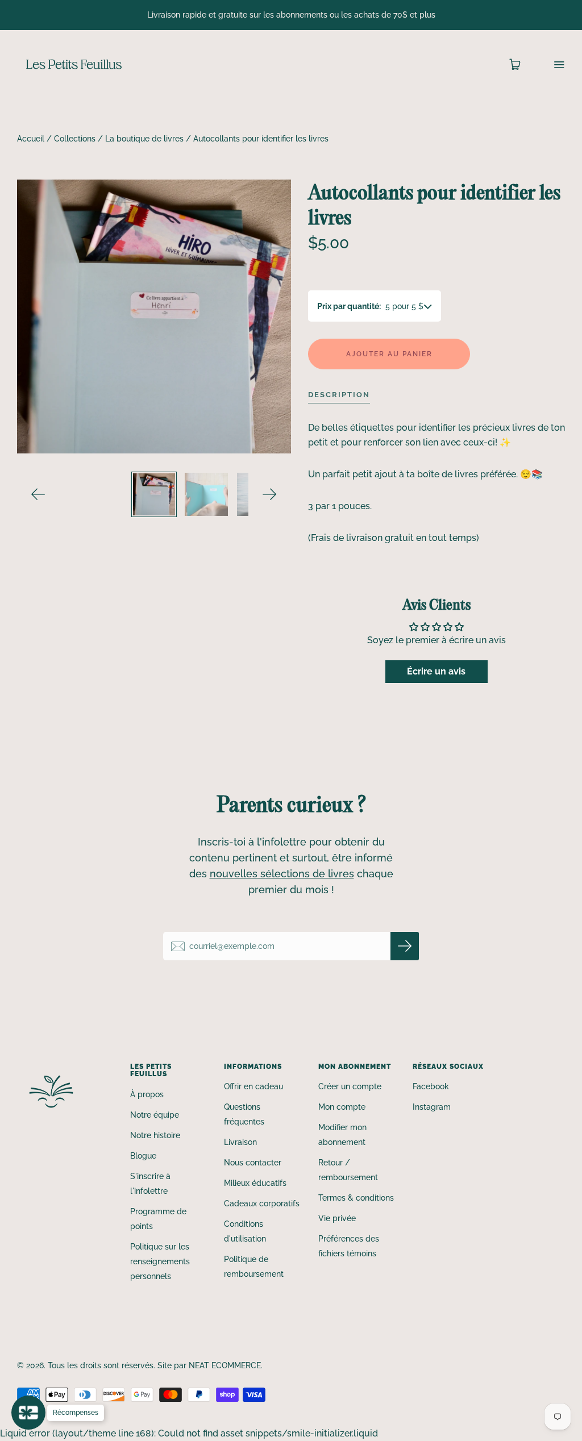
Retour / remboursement (348, 1170)
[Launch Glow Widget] (28, 1413)
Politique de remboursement (254, 1266)
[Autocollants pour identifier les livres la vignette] (154, 494)
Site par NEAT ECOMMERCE (209, 1365)
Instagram (432, 1106)
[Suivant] (269, 494)
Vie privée (337, 1218)
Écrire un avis (436, 671)
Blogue (143, 1155)
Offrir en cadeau (253, 1086)
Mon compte (341, 1106)
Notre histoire (155, 1135)
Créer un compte (349, 1086)
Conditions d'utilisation (245, 1231)
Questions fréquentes (244, 1114)
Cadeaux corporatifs (262, 1203)
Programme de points (158, 1219)
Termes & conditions (356, 1197)
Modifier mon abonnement (342, 1135)
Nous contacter (252, 1162)
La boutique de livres (144, 138)
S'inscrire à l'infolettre (150, 1184)
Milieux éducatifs (255, 1183)
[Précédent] (38, 494)
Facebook (431, 1086)
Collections (74, 138)
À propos (147, 1094)
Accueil (30, 138)
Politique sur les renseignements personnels (160, 1261)
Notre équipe (154, 1114)
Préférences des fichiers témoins (348, 1246)
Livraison (240, 1142)
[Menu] (551, 64)
